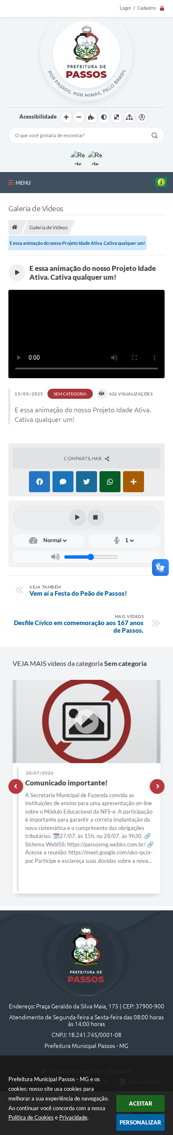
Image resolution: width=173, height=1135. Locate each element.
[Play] (77, 517)
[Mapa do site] (129, 117)
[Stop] (95, 517)
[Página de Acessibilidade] (141, 117)
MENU (23, 183)
